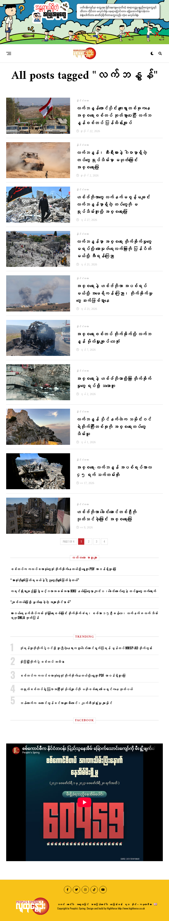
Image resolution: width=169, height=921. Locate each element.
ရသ (126, 904)
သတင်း (61, 904)
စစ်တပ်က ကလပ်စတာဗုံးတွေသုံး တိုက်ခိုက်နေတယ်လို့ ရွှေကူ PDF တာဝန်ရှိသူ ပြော (63, 568)
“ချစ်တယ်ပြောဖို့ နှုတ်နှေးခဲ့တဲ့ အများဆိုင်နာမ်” (40, 601)
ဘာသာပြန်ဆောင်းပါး (99, 904)
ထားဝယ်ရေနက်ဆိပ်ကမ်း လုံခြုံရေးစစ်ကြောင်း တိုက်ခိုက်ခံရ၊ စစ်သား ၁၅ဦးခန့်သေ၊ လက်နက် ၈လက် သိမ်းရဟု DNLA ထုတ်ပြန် (84, 615)
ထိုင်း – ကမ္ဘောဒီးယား (141, 904)
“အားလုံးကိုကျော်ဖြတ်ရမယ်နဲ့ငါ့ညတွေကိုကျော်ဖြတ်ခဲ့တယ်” (44, 580)
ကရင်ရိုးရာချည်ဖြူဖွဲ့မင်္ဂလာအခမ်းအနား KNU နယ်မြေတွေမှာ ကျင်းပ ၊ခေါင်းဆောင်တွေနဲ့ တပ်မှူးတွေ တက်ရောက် (83, 590)
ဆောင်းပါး (70, 904)
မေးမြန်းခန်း (116, 904)
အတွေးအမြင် (82, 904)
